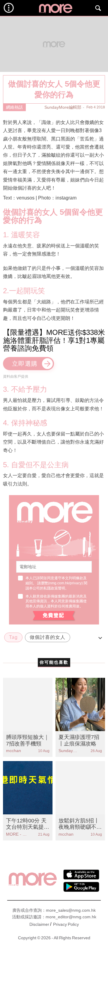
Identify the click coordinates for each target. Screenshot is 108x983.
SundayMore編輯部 (62, 107)
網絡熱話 (14, 107)
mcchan (13, 750)
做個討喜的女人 (47, 637)
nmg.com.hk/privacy (65, 583)
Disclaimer (39, 924)
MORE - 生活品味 (17, 834)
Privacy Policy (66, 924)
